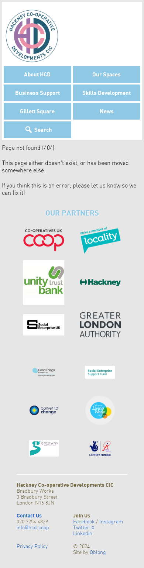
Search (43, 129)
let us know (105, 185)
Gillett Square (37, 111)
